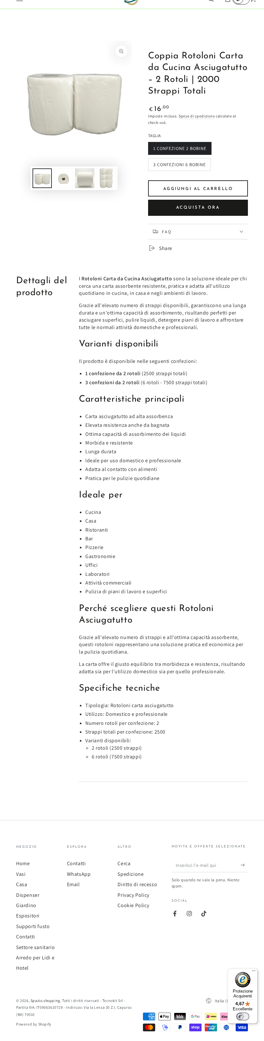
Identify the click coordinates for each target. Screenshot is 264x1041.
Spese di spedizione (197, 116)
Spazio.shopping (45, 1000)
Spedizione (131, 874)
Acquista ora (198, 207)
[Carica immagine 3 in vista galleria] (84, 178)
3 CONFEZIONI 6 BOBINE (179, 166)
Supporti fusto (33, 926)
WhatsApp (79, 874)
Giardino (26, 905)
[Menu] (254, 972)
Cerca (124, 863)
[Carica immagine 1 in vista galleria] (42, 178)
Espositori (28, 915)
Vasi (20, 874)
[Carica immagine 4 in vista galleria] (106, 178)
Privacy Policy (133, 895)
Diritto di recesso (137, 884)
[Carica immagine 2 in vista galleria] (63, 178)
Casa (21, 884)
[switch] (242, 1016)
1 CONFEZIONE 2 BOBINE (179, 150)
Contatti (25, 936)
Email (73, 884)
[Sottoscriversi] (244, 865)
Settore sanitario (35, 947)
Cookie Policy (133, 905)
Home (23, 863)
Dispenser (27, 895)
